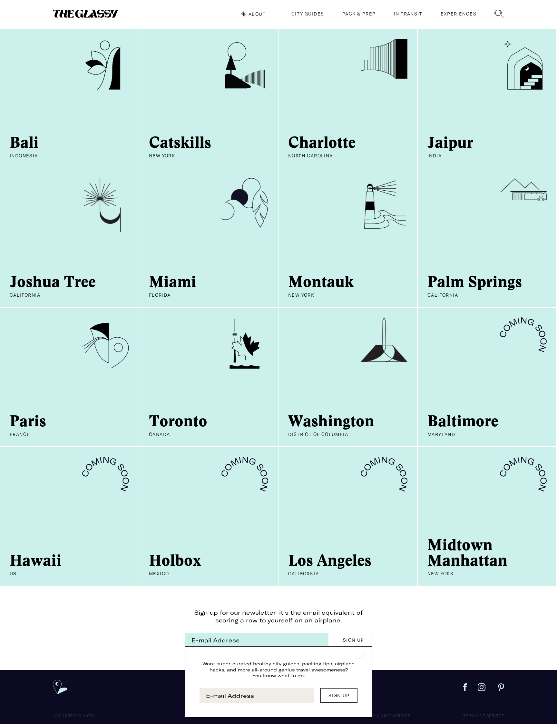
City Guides (307, 14)
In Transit (408, 14)
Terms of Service (483, 715)
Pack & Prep (359, 14)
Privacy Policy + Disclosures (376, 715)
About (257, 14)
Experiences (458, 14)
